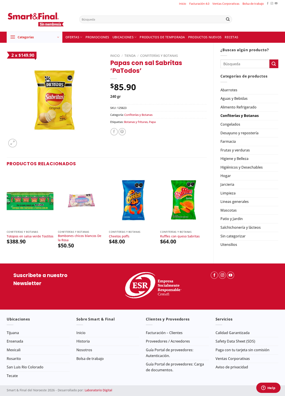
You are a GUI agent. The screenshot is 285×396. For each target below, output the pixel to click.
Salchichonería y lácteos (240, 227)
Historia (83, 341)
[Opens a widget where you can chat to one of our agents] (268, 388)
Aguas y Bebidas (234, 98)
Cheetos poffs (119, 236)
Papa (152, 122)
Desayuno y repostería (239, 133)
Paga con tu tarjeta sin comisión (242, 349)
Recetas (231, 37)
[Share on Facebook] (114, 131)
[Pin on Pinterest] (122, 131)
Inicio (182, 4)
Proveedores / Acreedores (168, 341)
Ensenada (15, 341)
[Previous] (7, 214)
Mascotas (228, 210)
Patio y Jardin (231, 218)
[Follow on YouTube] (276, 4)
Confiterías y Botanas (239, 115)
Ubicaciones (123, 37)
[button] (34, 37)
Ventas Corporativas (225, 4)
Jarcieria (227, 184)
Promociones (97, 37)
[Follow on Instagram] (272, 4)
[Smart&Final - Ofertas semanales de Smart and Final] (40, 19)
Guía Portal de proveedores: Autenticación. (169, 352)
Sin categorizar (233, 236)
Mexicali (13, 349)
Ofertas (72, 37)
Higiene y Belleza (234, 158)
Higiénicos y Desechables (241, 167)
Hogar (225, 175)
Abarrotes (228, 90)
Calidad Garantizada (233, 332)
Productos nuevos (205, 37)
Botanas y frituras (136, 122)
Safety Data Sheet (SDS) (235, 341)
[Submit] (228, 19)
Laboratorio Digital (98, 390)
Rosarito (14, 358)
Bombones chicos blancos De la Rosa (79, 238)
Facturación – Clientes (164, 332)
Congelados (230, 124)
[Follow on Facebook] (267, 4)
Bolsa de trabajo (253, 4)
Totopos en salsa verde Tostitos (30, 236)
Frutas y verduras (235, 150)
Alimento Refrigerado (238, 107)
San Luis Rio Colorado (25, 367)
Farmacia (228, 141)
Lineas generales (234, 201)
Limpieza (228, 193)
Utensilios (228, 244)
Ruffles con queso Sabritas (180, 236)
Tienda (130, 55)
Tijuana (13, 332)
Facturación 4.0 (199, 4)
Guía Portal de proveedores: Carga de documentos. (175, 367)
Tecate (12, 375)
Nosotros (84, 349)
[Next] (206, 214)
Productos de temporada (162, 37)
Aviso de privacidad (232, 367)
